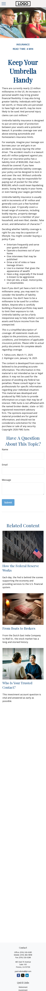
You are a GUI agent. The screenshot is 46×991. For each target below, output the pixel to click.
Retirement (23, 987)
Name (5, 449)
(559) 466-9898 (26, 955)
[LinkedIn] (27, 975)
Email (5, 464)
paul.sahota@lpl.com (23, 971)
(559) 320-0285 (26, 952)
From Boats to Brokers (18, 628)
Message (6, 479)
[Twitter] (22, 975)
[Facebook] (18, 975)
